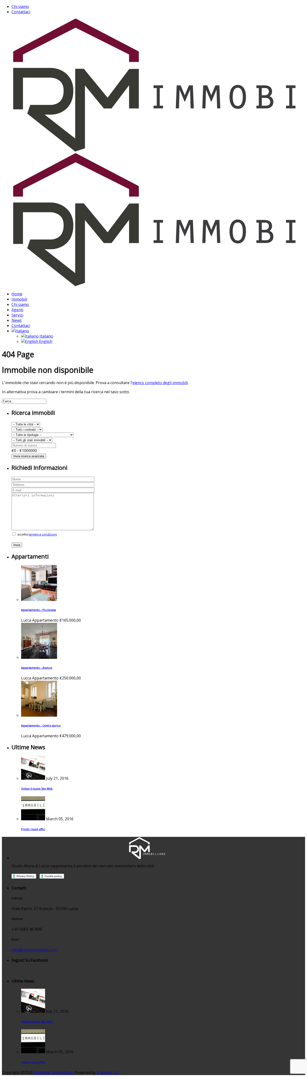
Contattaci (21, 11)
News (17, 320)
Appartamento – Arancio (36, 667)
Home (17, 294)
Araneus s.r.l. (108, 1072)
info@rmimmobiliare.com (34, 949)
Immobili (19, 299)
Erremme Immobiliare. (54, 1072)
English (45, 341)
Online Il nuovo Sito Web (37, 788)
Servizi (17, 315)
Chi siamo (20, 6)
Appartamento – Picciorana (38, 610)
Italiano (46, 336)
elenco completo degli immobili (160, 382)
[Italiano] (20, 330)
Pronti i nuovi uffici (33, 829)
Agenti (17, 309)
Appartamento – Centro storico (41, 725)
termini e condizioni (43, 534)
